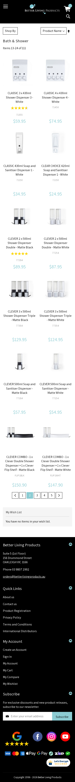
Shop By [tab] (10, 31)
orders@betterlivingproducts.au (24, 577)
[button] (15, 72)
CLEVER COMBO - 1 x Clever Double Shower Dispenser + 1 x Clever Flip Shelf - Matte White (55, 463)
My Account (10, 663)
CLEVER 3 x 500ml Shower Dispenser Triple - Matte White (56, 315)
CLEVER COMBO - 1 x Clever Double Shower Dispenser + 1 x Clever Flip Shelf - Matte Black (19, 463)
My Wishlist (10, 684)
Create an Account (15, 650)
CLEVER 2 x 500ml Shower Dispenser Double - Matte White (55, 243)
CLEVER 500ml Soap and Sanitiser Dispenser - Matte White (55, 388)
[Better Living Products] (42, 9)
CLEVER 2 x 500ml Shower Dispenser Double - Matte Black (19, 243)
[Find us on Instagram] (51, 740)
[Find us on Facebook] (37, 740)
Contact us (10, 604)
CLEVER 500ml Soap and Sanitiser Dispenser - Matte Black (19, 388)
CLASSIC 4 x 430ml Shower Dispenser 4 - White (55, 97)
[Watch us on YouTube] (65, 740)
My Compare (11, 677)
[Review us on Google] (17, 745)
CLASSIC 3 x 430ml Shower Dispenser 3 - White (19, 97)
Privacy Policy (12, 617)
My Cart (8, 670)
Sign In (7, 657)
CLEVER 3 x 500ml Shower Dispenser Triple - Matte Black (19, 315)
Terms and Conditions (17, 624)
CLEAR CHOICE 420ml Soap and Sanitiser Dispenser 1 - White (55, 170)
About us (8, 597)
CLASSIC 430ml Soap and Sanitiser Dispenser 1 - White (19, 170)
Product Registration (17, 611)
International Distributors (20, 631)
